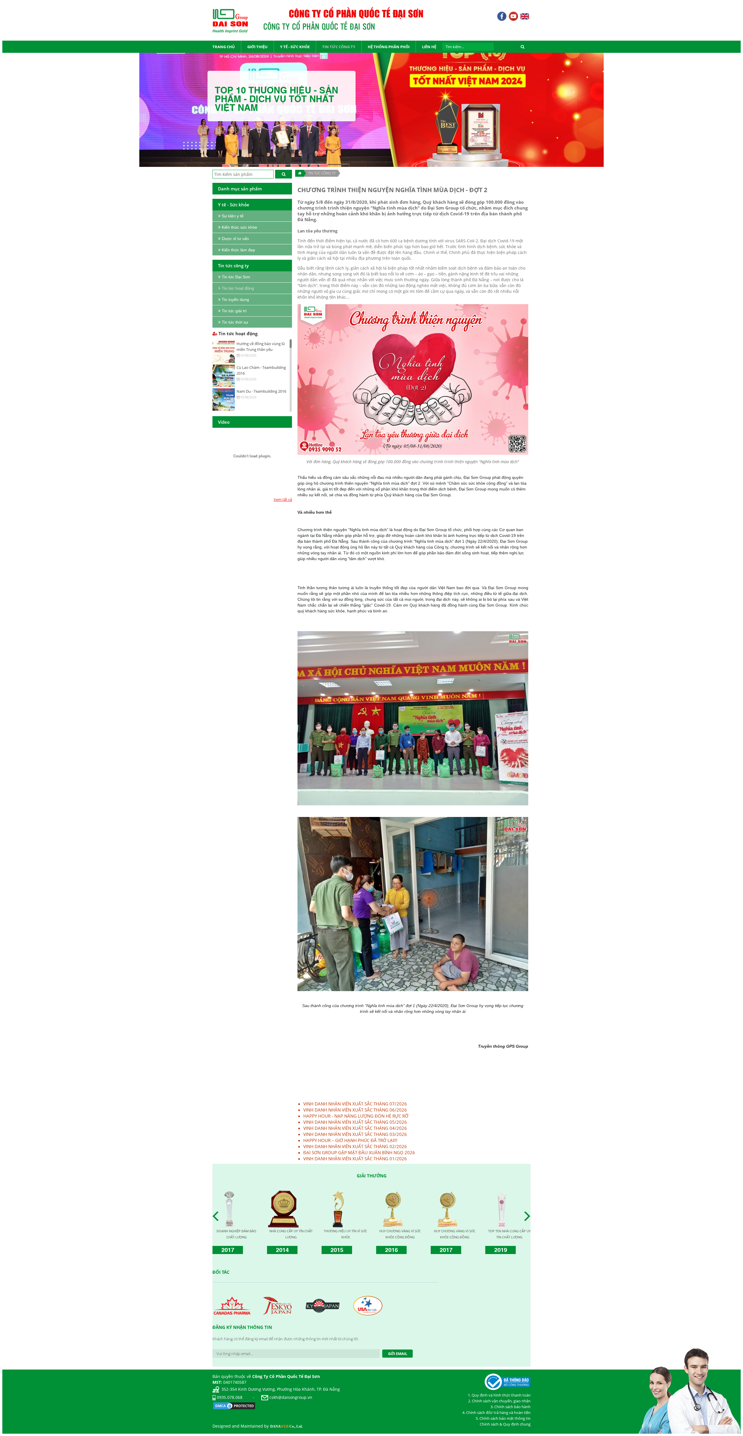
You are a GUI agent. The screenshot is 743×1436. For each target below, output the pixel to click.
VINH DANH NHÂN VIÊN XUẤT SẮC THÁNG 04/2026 (355, 1128)
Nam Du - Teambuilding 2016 (261, 391)
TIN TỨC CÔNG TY (322, 173)
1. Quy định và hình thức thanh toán (499, 1395)
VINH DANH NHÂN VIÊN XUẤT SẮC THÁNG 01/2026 (355, 1158)
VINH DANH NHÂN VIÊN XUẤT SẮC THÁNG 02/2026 (355, 1146)
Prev (217, 1216)
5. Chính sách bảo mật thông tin (503, 1418)
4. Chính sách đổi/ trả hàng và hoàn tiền (496, 1412)
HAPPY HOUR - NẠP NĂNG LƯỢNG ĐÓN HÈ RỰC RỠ (355, 1116)
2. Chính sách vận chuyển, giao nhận (499, 1400)
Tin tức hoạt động (237, 333)
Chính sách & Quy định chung (505, 1424)
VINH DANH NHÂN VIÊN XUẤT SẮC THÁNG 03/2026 (355, 1134)
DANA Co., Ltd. (286, 1426)
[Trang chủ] (299, 173)
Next (528, 1216)
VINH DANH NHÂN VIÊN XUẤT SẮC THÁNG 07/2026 (355, 1104)
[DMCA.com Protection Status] (234, 1405)
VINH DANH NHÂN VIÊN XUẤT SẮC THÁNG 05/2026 (355, 1122)
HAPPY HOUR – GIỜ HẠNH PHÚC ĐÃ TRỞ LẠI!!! (350, 1140)
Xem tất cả (283, 499)
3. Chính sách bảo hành (510, 1406)
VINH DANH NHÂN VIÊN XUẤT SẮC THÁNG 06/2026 (355, 1110)
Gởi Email (397, 1353)
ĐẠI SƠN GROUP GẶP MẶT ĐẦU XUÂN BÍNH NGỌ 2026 (359, 1152)
